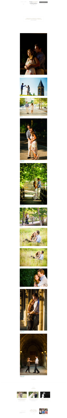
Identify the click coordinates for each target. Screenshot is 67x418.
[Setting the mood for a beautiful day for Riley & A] (46, 412)
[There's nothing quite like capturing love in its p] (43, 409)
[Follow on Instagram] (44, 4)
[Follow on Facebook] (43, 4)
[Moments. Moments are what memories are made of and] (40, 412)
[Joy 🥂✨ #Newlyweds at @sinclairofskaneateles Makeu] (46, 409)
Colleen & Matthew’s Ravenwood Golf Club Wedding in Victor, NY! (33, 399)
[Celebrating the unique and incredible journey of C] (40, 409)
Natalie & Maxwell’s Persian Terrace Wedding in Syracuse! (45, 399)
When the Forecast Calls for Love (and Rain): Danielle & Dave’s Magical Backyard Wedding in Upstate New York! (21, 399)
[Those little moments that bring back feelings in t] (43, 412)
